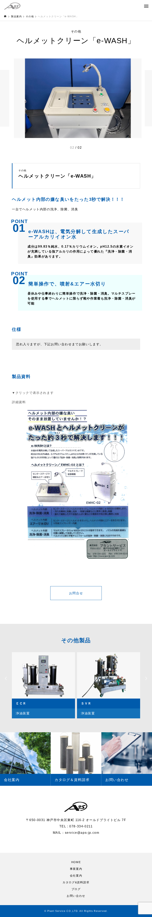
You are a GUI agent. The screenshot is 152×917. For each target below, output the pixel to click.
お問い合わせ (76, 895)
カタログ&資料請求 (76, 882)
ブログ (76, 889)
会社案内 (76, 875)
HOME (76, 862)
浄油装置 (23, 713)
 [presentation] (146, 678)
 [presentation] (6, 678)
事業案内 (76, 868)
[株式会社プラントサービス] (12, 6)
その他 (76, 31)
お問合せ (76, 593)
